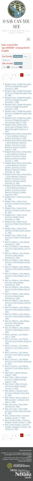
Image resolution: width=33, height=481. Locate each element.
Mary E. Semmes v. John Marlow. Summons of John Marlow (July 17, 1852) (17, 347)
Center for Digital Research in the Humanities (18, 453)
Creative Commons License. (27, 455)
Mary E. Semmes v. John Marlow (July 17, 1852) (16, 335)
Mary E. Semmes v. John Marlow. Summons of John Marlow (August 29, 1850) (18, 341)
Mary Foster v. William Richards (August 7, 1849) (16, 373)
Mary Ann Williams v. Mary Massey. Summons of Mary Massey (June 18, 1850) (18, 248)
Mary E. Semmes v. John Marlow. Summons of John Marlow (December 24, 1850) (18, 361)
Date (25, 56)
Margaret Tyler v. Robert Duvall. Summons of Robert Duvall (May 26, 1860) (17, 223)
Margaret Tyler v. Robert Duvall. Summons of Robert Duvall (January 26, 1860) (17, 210)
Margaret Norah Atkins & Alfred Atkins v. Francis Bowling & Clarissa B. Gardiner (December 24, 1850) (18, 135)
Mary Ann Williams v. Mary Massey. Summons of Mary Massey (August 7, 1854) (18, 309)
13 (11, 78)
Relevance (6, 60)
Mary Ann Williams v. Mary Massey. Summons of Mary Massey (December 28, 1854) (17, 296)
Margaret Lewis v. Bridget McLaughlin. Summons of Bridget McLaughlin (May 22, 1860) (18, 93)
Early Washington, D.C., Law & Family (17, 32)
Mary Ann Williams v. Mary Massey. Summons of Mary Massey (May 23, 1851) (17, 289)
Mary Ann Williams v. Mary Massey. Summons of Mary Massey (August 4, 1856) (18, 316)
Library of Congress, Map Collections (25, 460)
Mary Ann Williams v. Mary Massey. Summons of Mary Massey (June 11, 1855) (18, 329)
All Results (18, 63)
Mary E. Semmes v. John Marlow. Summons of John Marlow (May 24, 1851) (17, 368)
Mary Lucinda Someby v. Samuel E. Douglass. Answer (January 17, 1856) (18, 421)
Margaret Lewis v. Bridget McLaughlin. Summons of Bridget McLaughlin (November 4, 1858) (18, 99)
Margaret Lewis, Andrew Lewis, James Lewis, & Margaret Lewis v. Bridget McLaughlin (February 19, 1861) (17, 127)
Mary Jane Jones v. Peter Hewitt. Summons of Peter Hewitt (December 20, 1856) (18, 411)
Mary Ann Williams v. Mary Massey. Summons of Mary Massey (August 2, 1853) (18, 269)
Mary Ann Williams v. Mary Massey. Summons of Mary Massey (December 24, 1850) (17, 282)
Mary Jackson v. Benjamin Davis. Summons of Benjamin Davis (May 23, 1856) (17, 392)
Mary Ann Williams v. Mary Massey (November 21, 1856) (17, 243)
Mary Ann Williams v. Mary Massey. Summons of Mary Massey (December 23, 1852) (17, 255)
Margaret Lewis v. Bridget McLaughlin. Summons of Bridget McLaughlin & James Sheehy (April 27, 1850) (18, 120)
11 (3, 78)
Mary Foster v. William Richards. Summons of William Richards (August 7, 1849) (16, 379)
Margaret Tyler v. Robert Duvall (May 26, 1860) (18, 198)
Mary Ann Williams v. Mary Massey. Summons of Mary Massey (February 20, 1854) (18, 302)
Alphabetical (18, 56)
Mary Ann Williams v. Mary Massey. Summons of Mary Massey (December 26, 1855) (17, 323)
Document (16, 67)
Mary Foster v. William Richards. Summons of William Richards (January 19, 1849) (16, 386)
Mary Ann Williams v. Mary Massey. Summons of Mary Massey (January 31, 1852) (17, 262)
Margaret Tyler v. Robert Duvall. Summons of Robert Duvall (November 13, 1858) (16, 217)
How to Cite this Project (25, 450)
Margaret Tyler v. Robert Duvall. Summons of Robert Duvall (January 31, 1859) (17, 230)
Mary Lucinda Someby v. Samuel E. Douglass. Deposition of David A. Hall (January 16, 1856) (18, 426)
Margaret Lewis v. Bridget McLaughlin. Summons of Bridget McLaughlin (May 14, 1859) (18, 113)
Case (6, 67)
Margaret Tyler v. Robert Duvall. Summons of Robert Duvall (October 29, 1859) (17, 203)
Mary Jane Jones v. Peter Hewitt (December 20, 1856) (16, 405)
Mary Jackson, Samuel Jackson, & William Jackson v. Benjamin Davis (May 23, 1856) (17, 399)
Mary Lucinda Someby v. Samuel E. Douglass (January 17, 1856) (17, 416)
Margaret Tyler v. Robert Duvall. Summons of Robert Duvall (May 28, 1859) (17, 237)
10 (28, 75)
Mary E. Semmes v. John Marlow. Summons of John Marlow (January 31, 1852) (17, 354)
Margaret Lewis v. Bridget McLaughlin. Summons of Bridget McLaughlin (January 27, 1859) (18, 106)
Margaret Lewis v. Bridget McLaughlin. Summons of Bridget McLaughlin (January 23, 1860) (18, 86)
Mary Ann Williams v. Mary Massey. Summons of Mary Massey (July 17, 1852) (17, 275)
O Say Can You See (16, 24)
